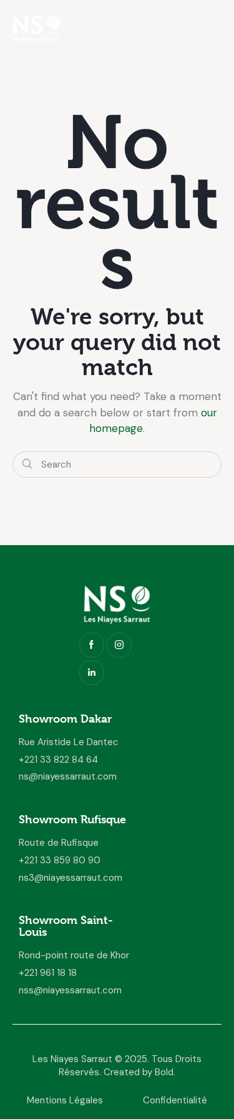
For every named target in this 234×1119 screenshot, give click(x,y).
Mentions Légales (65, 1100)
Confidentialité (175, 1100)
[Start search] (27, 464)
